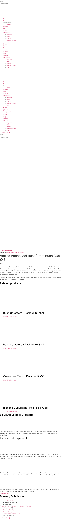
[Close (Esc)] (10, 518)
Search (2, 1)
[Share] (7, 518)
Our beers (6, 21)
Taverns (8, 24)
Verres (22, 252)
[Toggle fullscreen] (4, 518)
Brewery (5, 19)
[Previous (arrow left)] (1, 520)
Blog (4, 28)
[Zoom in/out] (1, 518)
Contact (5, 30)
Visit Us (5, 89)
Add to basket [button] (12, 317)
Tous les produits (13, 252)
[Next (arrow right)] (4, 520)
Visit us (5, 26)
